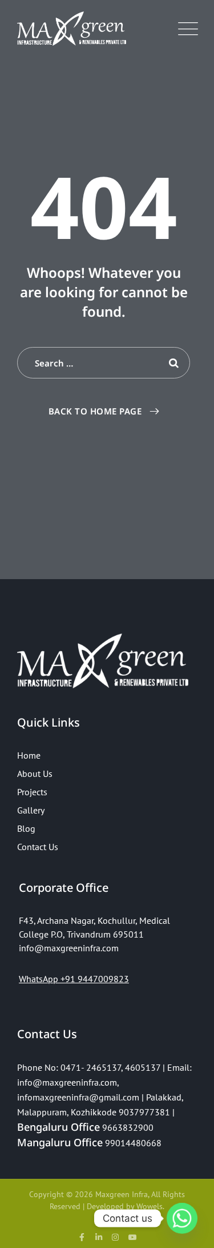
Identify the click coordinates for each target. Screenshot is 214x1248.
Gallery (31, 810)
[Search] (173, 362)
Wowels (149, 1206)
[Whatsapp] (182, 1218)
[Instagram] (116, 1237)
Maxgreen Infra (121, 1194)
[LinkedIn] (98, 1237)
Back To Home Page (95, 411)
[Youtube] (132, 1237)
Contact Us (37, 846)
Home (29, 755)
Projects (32, 792)
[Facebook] (81, 1237)
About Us (35, 773)
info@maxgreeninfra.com (67, 1082)
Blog (26, 828)
